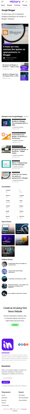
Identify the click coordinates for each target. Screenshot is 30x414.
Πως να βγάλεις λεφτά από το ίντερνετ (17, 293)
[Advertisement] (15, 98)
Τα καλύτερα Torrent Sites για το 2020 (17, 278)
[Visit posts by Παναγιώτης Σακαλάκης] (4, 58)
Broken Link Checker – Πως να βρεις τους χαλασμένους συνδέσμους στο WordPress (18, 286)
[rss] (21, 217)
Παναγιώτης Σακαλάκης (11, 57)
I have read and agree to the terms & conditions (15, 386)
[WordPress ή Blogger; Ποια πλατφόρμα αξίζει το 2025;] (24, 76)
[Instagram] (21, 196)
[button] (3, 1)
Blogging (5, 230)
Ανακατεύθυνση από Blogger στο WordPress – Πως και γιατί (20, 136)
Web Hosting (6, 241)
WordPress (23, 70)
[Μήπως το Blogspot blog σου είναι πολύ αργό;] (6, 164)
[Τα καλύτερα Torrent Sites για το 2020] (4, 279)
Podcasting (6, 253)
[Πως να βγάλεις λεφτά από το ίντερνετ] (4, 293)
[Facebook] (8, 191)
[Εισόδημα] (21, 240)
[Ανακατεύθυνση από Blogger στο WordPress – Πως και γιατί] (6, 136)
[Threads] (21, 212)
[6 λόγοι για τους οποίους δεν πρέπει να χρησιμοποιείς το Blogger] (15, 34)
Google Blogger (7, 43)
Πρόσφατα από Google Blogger (12, 116)
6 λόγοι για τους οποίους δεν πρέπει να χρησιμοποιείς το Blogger (20, 176)
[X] (21, 191)
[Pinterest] (8, 196)
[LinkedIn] (8, 206)
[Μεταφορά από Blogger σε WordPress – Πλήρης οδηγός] (6, 149)
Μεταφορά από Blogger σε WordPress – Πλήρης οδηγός (20, 151)
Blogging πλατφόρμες (24, 67)
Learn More (15, 324)
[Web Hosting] (8, 240)
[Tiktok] (21, 201)
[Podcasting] (8, 251)
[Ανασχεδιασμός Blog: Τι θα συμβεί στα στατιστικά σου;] (4, 264)
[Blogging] (8, 229)
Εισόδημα (19, 241)
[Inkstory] (15, 1)
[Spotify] (8, 212)
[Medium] (21, 206)
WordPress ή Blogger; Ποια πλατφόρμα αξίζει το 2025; (20, 123)
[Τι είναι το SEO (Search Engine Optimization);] (4, 271)
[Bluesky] (8, 217)
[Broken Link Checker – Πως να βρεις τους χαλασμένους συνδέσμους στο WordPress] (4, 286)
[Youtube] (8, 201)
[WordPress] (21, 229)
